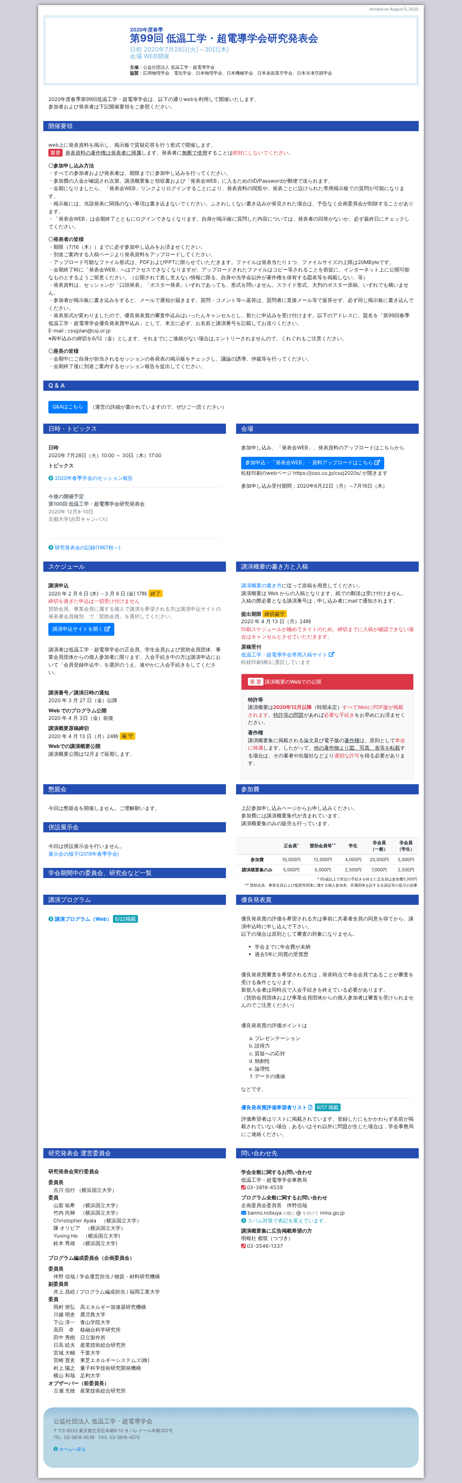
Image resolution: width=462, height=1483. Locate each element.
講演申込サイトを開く (77, 629)
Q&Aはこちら (67, 406)
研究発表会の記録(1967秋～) (87, 547)
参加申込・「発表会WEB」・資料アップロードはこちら (309, 462)
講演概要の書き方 (261, 585)
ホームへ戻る (72, 1449)
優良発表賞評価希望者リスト (274, 1107)
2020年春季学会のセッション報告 (94, 478)
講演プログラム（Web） (83, 919)
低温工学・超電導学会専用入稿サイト (284, 654)
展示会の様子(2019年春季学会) (83, 854)
